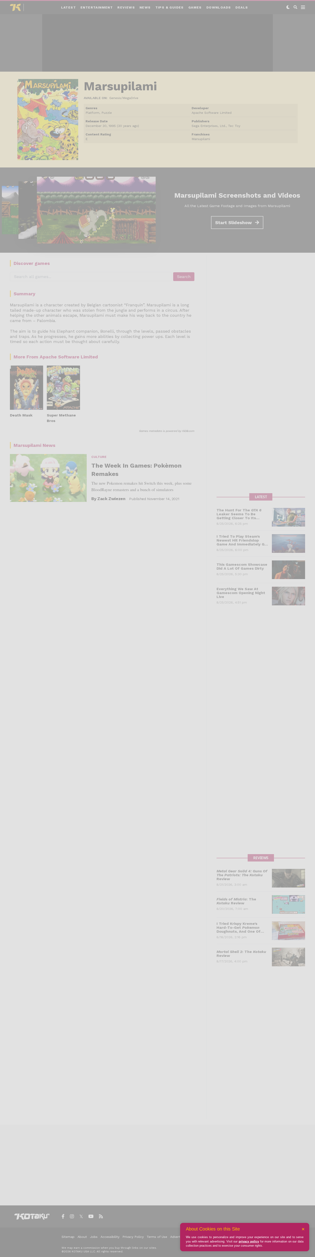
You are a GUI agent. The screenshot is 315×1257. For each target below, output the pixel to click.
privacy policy (249, 1241)
